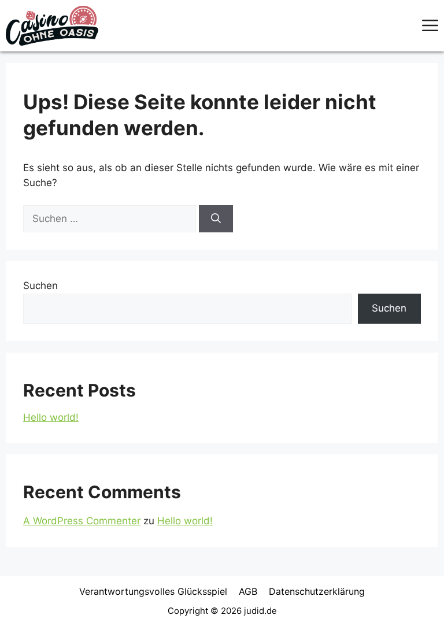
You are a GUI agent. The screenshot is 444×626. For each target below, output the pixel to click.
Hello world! (51, 417)
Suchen (40, 285)
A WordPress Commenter (81, 521)
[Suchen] (216, 219)
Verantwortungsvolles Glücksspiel (153, 591)
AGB (248, 591)
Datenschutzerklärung (317, 591)
